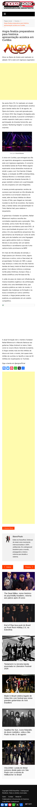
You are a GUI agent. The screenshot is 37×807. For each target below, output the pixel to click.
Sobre (4, 796)
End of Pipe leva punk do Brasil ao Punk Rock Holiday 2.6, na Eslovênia (17, 627)
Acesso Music (9, 528)
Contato (10, 796)
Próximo (28, 567)
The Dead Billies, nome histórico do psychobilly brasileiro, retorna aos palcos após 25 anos (17, 595)
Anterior (8, 567)
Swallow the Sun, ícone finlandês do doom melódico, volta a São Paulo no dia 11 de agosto (18, 732)
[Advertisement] (18, 81)
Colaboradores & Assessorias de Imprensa (15, 799)
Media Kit (18, 796)
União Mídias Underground (10, 801)
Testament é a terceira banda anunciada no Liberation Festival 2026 (17, 666)
